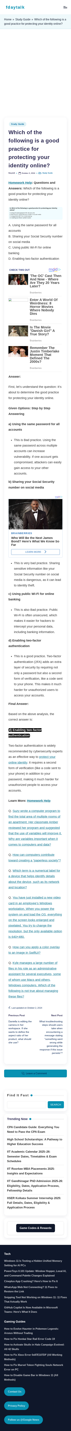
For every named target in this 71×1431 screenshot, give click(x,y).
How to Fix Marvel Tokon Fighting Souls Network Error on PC (33, 1367)
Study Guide (23, 19)
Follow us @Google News (23, 1419)
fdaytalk (15, 7)
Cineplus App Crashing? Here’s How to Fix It (31, 1281)
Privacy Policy (16, 1405)
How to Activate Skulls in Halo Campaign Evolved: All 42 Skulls (34, 1347)
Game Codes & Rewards (36, 1228)
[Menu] (65, 7)
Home (8, 19)
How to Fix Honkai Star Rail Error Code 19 (29, 1338)
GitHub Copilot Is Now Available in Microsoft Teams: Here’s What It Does (31, 1309)
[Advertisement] (35, 73)
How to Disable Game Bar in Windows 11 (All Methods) (31, 1377)
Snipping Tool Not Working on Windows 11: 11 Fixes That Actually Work (35, 1299)
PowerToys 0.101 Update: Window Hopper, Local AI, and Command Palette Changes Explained (35, 1273)
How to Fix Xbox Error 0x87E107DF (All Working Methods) (33, 1357)
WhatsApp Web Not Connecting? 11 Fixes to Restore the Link (30, 1289)
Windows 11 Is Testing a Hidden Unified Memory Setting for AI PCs (33, 1263)
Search (55, 1104)
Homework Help (20, 182)
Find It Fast (18, 1095)
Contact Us (14, 1391)
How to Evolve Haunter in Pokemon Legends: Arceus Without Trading (31, 1331)
